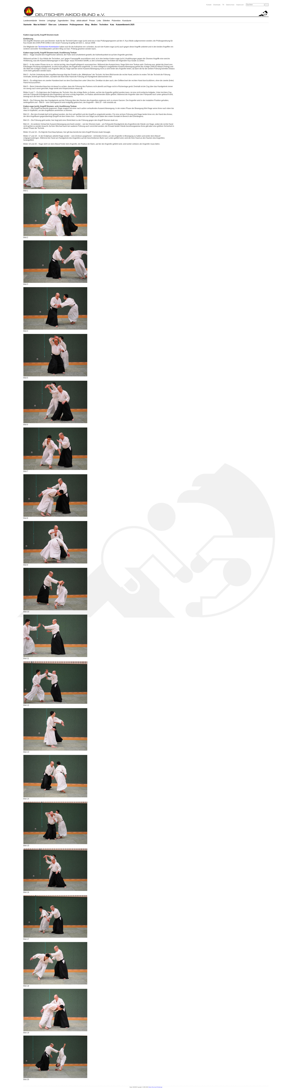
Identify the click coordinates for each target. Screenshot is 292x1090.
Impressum (240, 5)
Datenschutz (230, 5)
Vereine (42, 21)
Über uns (52, 25)
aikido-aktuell (82, 21)
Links (99, 21)
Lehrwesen (63, 25)
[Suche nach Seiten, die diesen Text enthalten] (267, 4)
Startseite (27, 25)
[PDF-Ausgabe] (267, 32)
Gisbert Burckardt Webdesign (155, 1087)
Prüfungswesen (76, 25)
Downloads (216, 5)
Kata (112, 25)
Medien (94, 25)
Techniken (103, 25)
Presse (92, 21)
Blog (87, 25)
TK (223, 5)
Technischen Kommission (48, 47)
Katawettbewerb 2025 (125, 25)
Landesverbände (30, 21)
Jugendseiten (63, 21)
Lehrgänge (51, 21)
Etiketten (106, 21)
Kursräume (126, 21)
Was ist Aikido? (40, 25)
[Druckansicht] (263, 32)
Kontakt (208, 5)
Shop (72, 21)
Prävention (116, 21)
